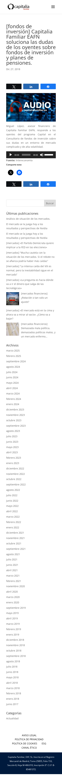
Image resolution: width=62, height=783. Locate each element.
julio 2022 (11, 495)
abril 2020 (12, 591)
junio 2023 (12, 441)
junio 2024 (12, 377)
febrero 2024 (13, 399)
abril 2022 (12, 511)
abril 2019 (12, 618)
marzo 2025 (13, 350)
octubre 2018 (13, 650)
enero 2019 (12, 634)
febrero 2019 (13, 629)
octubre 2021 (13, 543)
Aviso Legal (29, 735)
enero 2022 (12, 527)
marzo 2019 (13, 623)
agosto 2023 (13, 431)
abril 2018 (12, 682)
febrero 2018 (13, 693)
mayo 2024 (12, 382)
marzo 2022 (13, 516)
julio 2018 (11, 666)
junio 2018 (12, 672)
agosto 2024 (13, 366)
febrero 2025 (13, 356)
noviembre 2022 (15, 474)
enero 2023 (12, 463)
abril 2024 (12, 388)
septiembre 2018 (16, 656)
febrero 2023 (13, 457)
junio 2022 (12, 500)
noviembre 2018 (15, 645)
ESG (44, 743)
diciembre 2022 (15, 468)
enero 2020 (12, 602)
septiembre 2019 (16, 607)
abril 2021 (12, 570)
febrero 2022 (13, 522)
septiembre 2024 (16, 361)
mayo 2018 (12, 677)
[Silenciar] (41, 155)
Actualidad (12, 718)
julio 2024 (11, 372)
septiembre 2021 (16, 548)
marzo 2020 (13, 597)
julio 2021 (11, 559)
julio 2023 (11, 436)
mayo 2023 (12, 447)
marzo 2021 (13, 575)
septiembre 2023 (16, 425)
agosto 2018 (13, 661)
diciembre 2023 (15, 409)
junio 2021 (12, 564)
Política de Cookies (24, 743)
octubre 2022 (13, 479)
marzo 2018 (13, 688)
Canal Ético (29, 747)
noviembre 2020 (15, 586)
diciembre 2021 (15, 532)
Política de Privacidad (29, 739)
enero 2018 (12, 698)
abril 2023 (12, 452)
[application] (31, 154)
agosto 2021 (13, 554)
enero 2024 (12, 404)
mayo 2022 (12, 506)
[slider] (49, 154)
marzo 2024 (13, 393)
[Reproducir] (10, 155)
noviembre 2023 (15, 415)
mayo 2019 (12, 613)
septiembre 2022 (16, 484)
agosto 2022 (13, 490)
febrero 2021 (13, 581)
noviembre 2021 (15, 538)
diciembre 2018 (15, 639)
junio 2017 (12, 704)
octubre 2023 (13, 420)
